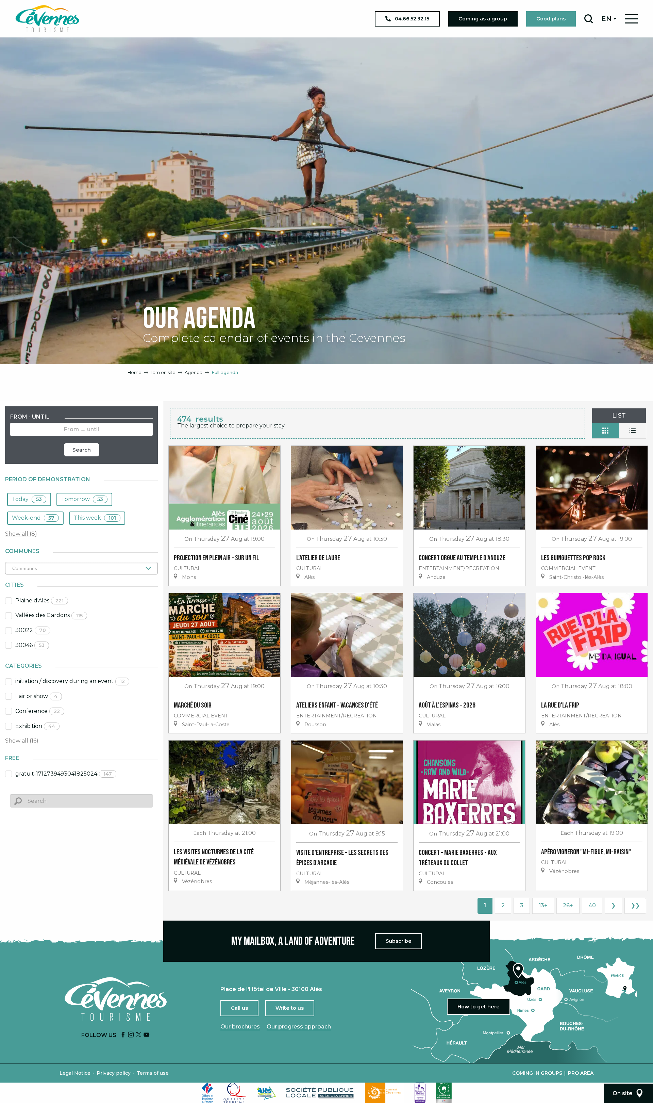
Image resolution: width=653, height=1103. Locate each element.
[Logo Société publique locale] (320, 1093)
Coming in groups (537, 1073)
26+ (568, 905)
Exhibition (35, 726)
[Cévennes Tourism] (47, 18)
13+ (543, 905)
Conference (37, 711)
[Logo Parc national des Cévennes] (384, 1093)
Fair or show (36, 696)
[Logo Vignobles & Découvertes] (444, 1093)
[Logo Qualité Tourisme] (235, 1093)
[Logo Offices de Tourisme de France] (207, 1093)
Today (27, 499)
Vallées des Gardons (49, 615)
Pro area (580, 1073)
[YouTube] (146, 1035)
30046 (30, 645)
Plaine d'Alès (39, 600)
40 (592, 905)
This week (95, 518)
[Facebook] (123, 1035)
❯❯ (635, 905)
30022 (30, 630)
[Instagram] (131, 1035)
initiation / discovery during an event (70, 681)
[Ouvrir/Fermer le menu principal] (631, 18)
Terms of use (153, 1073)
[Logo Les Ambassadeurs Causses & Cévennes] (420, 1093)
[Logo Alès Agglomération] (266, 1093)
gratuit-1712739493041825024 (63, 774)
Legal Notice (75, 1073)
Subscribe (399, 941)
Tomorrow (82, 499)
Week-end (33, 518)
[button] (588, 18)
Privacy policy (114, 1073)
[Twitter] (138, 1035)
